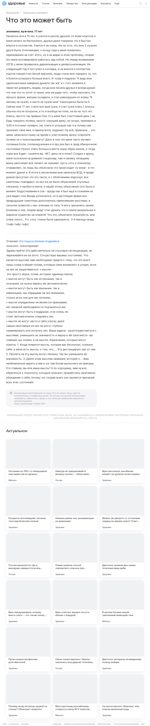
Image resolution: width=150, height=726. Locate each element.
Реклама (25, 724)
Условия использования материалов (79, 724)
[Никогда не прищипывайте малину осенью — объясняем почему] (75, 461)
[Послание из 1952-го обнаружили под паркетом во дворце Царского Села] (28, 461)
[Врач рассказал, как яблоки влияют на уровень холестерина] (122, 461)
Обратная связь (104, 724)
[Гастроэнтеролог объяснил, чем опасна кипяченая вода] (122, 696)
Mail (4, 724)
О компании (14, 724)
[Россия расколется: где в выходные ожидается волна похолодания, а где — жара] (28, 555)
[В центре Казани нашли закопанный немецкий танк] (122, 602)
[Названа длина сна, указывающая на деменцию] (75, 508)
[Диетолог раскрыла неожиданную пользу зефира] (122, 649)
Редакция (57, 724)
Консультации (12, 12)
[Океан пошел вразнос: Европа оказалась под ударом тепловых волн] (75, 649)
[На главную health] (15, 3)
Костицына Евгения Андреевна (39, 241)
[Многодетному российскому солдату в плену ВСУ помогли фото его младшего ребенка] (75, 696)
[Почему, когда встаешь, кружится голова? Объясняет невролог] (28, 696)
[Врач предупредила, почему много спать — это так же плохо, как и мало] (28, 602)
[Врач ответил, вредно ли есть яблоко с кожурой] (75, 602)
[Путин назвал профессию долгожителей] (28, 649)
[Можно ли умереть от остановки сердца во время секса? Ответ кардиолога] (122, 508)
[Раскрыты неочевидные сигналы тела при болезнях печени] (28, 508)
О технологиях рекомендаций (126, 724)
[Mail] (4, 3)
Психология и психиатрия (35, 12)
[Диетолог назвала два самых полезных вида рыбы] (122, 555)
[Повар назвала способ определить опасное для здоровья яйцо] (75, 555)
